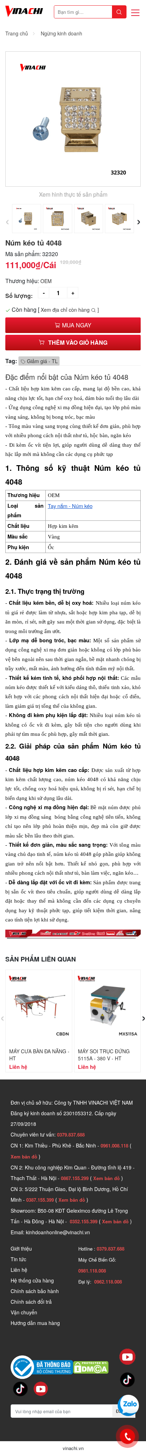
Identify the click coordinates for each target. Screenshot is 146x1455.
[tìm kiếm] (119, 12)
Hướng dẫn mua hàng (35, 1322)
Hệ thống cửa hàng (32, 1280)
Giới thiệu (21, 1248)
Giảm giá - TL (42, 361)
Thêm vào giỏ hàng (77, 342)
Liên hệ (19, 1269)
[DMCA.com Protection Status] (90, 1366)
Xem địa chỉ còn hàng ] (70, 309)
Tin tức (18, 1259)
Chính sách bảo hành (35, 1291)
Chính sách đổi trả (31, 1301)
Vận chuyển (24, 1312)
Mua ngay (76, 325)
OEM (46, 280)
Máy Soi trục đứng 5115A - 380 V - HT (104, 1055)
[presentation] (7, 220)
